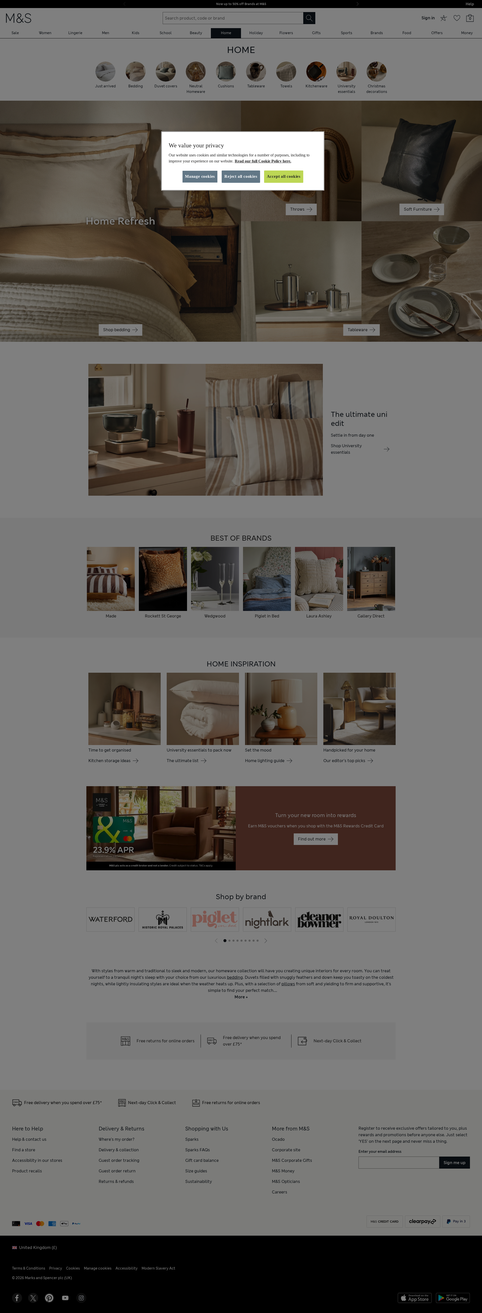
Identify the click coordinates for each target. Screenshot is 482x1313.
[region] (242, 161)
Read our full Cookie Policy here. (263, 161)
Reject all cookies (240, 176)
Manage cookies (200, 176)
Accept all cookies (283, 176)
